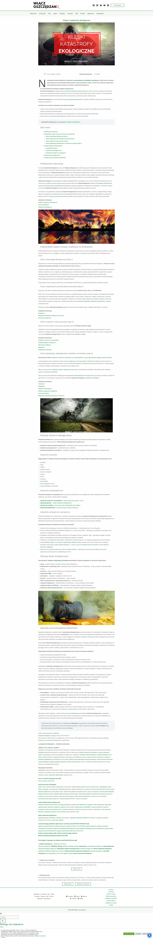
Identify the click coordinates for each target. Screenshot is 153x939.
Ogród (52, 894)
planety (70, 194)
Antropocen (41, 313)
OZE (47, 896)
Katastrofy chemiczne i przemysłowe (48, 340)
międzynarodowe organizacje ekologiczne (77, 851)
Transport (42, 896)
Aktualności (37, 894)
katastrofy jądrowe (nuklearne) (46, 817)
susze (42, 464)
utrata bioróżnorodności (73, 761)
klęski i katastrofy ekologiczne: (47, 815)
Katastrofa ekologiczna (44, 735)
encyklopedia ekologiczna (95, 846)
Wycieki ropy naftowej (44, 345)
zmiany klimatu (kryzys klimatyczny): (49, 802)
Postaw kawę (67, 884)
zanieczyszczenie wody (45, 798)
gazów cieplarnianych (65, 542)
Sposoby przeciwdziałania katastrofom (55, 157)
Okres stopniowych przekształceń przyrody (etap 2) (60, 138)
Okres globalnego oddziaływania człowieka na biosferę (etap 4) (64, 143)
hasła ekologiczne (108, 846)
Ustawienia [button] (138, 933)
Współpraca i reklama (111, 903)
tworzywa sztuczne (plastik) (51, 794)
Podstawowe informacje (51, 131)
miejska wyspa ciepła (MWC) (83, 807)
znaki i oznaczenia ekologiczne (82, 853)
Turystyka (37, 896)
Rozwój (51, 896)
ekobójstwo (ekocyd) (44, 752)
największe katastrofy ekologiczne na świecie (82, 817)
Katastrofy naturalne (51, 148)
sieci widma (55, 791)
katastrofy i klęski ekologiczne (88, 754)
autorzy (53, 735)
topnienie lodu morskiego (58, 811)
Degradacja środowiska (45, 349)
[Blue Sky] (101, 5)
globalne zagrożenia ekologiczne (71, 122)
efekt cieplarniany (64, 544)
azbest (40, 787)
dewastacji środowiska (83, 301)
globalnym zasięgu (80, 334)
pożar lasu (83, 809)
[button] (117, 5)
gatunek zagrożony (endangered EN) (58, 828)
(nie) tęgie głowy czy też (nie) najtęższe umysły (59, 853)
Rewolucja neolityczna (44, 318)
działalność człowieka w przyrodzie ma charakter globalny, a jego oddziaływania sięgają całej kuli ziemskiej (81, 357)
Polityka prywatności (111, 896)
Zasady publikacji (111, 900)
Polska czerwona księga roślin (47, 833)
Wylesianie (41, 347)
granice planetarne (104, 752)
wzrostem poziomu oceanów (90, 544)
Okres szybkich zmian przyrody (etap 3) (57, 141)
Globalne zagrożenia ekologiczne (47, 202)
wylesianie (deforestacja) (56, 775)
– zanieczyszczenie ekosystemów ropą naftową (60, 505)
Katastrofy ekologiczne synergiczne (56, 153)
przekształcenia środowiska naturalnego (86, 80)
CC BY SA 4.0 (65, 735)
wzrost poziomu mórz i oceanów (58, 809)
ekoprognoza (83, 846)
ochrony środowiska (71, 713)
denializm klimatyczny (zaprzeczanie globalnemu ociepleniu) (76, 804)
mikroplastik (103, 787)
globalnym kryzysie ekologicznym (61, 369)
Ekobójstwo (41, 386)
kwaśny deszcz (95, 787)
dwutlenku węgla (49, 542)
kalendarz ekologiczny (86, 848)
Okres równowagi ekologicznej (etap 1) (57, 136)
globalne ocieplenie (60, 807)
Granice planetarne (43, 204)
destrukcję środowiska (76, 99)
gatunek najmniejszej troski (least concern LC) (70, 830)
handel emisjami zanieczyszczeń (80, 787)
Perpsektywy (47, 898)
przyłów (86, 772)
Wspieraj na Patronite (83, 884)
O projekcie (111, 891)
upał (77, 811)
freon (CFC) (51, 781)
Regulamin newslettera (111, 898)
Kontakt (111, 905)
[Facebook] (94, 5)
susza (103, 809)
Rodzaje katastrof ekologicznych (53, 145)
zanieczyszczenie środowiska (47, 784)
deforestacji (93, 301)
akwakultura (41, 770)
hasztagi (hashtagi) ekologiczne (47, 848)
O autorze (111, 889)
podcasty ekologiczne (97, 851)
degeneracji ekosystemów (75, 375)
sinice (61, 791)
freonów (74, 542)
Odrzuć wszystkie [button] (147, 933)
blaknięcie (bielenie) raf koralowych (48, 804)
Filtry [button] (4, 927)
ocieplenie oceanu (43, 809)
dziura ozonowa (42, 781)
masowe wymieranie (59, 757)
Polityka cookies (111, 894)
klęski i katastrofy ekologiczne (102, 848)
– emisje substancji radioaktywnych (56, 503)
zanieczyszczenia (58, 194)
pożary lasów (44, 481)
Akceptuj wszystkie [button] (128, 933)
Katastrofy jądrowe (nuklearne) (47, 342)
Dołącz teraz (76, 869)
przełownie (67, 772)
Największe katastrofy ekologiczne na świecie (51, 315)
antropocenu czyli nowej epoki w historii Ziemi (82, 361)
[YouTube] (104, 5)
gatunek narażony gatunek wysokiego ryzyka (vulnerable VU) (87, 828)
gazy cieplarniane (49, 807)
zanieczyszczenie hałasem (66, 796)
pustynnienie (96, 540)
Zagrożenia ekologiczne (45, 207)
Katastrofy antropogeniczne (53, 150)
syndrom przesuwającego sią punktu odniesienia (82, 759)
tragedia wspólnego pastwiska (57, 761)
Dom (48, 894)
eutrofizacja (59, 787)
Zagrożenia (40, 898)
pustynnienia (101, 301)
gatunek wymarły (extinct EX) (46, 826)
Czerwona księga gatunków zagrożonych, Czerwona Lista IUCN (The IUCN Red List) (63, 823)
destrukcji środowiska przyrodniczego (75, 91)
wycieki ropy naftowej (85, 794)
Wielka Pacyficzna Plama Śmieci (69, 794)
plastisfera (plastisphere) (45, 759)
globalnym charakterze (92, 378)
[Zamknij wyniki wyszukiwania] (2, 921)
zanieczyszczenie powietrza (82, 796)
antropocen (41, 750)
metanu (79, 542)
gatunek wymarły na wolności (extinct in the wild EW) (70, 826)
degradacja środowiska (61, 560)
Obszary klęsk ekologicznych (52, 155)
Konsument (44, 894)
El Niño (49, 573)
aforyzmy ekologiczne (44, 846)
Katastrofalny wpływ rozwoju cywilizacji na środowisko (59, 134)
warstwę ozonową (71, 549)
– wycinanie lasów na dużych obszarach (59, 507)
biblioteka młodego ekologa (70, 846)
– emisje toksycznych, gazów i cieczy (61, 500)
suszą (42, 564)
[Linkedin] (97, 5)
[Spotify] (108, 5)
